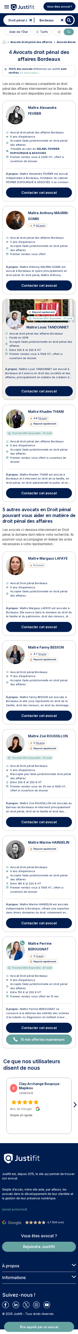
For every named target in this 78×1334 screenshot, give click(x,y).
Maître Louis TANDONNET (47, 327)
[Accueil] (6, 42)
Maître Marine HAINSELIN (48, 842)
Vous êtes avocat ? (59, 6)
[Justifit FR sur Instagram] (38, 1304)
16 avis (43, 418)
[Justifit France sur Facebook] (7, 1304)
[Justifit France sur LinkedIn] (17, 1304)
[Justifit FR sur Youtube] (48, 1304)
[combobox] (17, 20)
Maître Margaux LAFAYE (48, 558)
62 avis (40, 225)
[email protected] (14, 1209)
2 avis (39, 956)
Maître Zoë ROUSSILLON (48, 736)
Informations (14, 1277)
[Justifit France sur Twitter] (28, 1304)
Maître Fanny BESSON (46, 647)
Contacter (39, 192)
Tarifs (44, 32)
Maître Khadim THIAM (46, 411)
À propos (10, 1265)
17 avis (42, 654)
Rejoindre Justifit (39, 1246)
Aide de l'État (18, 32)
